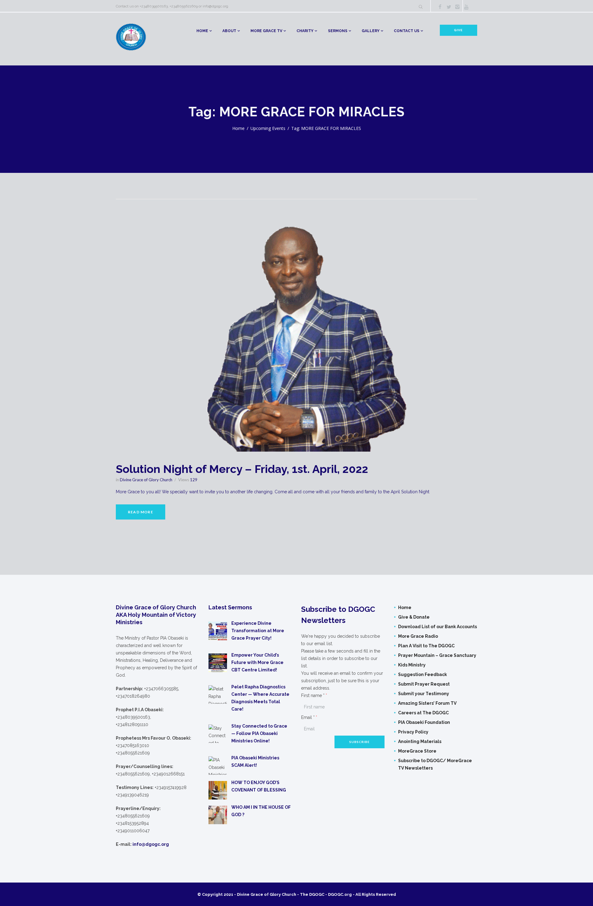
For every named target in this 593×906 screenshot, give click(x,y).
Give (458, 30)
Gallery (371, 31)
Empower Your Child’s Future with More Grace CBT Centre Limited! (257, 662)
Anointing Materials (419, 741)
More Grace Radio (418, 636)
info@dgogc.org (215, 6)
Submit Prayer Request (424, 684)
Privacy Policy (413, 731)
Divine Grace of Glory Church (146, 479)
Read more (140, 512)
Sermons (337, 31)
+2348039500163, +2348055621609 (169, 6)
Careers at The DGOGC (423, 712)
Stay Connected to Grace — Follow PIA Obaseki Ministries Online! (259, 733)
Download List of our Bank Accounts (437, 626)
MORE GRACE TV (266, 31)
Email (308, 717)
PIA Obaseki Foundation (424, 722)
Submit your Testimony (423, 693)
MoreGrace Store (417, 751)
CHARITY (304, 31)
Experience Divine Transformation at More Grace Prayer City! (257, 631)
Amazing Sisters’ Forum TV (427, 703)
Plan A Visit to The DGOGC (426, 645)
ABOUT (229, 31)
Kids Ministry (412, 664)
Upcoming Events (267, 128)
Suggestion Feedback (422, 674)
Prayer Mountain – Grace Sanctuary (437, 655)
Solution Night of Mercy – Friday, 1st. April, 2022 (242, 468)
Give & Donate (414, 617)
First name (313, 695)
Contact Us (406, 31)
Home (202, 31)
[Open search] (420, 6)
